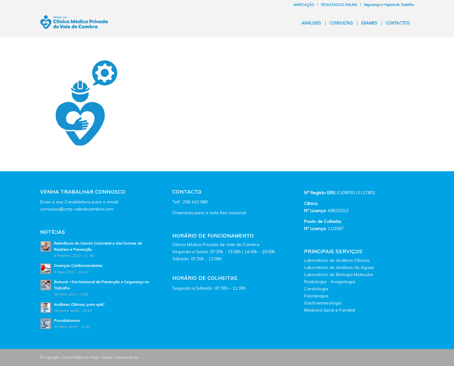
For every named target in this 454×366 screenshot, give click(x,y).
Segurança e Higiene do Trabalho (389, 4)
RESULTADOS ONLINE (339, 4)
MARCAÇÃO (304, 4)
